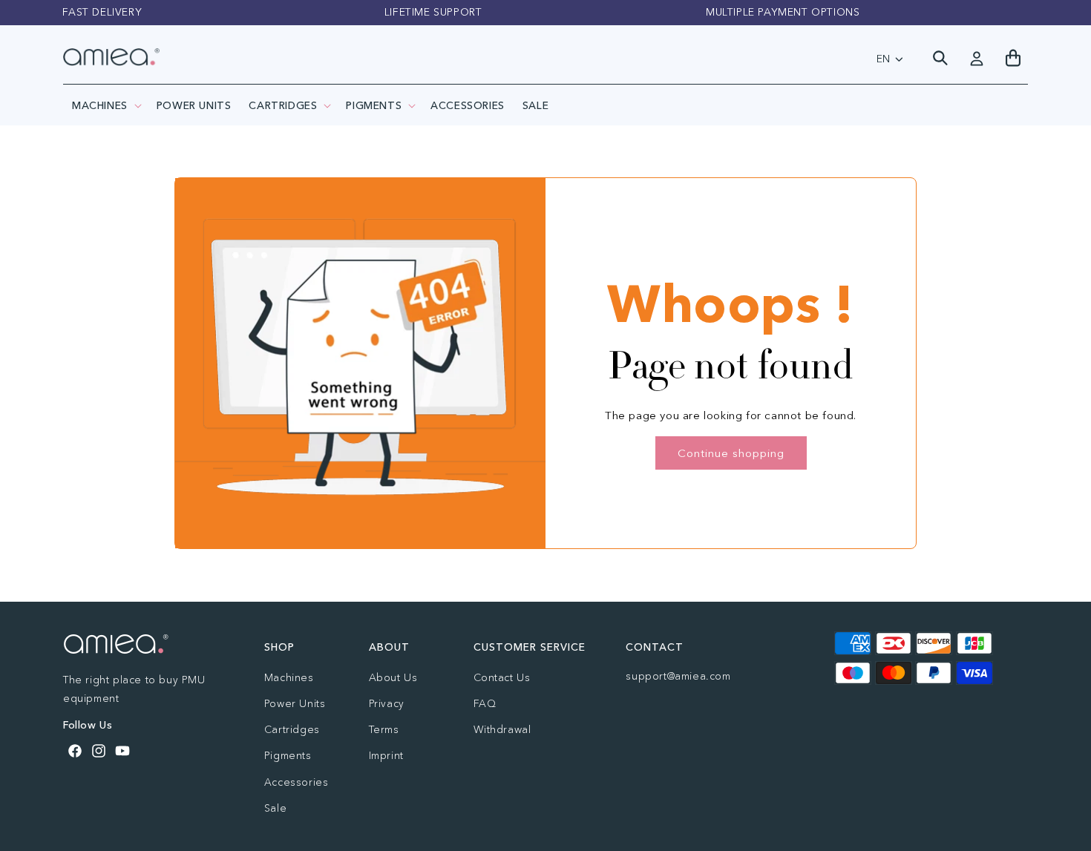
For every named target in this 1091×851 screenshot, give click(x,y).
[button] (105, 105)
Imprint (386, 755)
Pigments (374, 105)
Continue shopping (731, 453)
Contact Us (502, 677)
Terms (384, 729)
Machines (100, 105)
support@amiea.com (678, 676)
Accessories (296, 782)
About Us (393, 677)
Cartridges (283, 105)
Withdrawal (502, 729)
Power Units (295, 703)
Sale (275, 808)
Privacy (386, 703)
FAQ (485, 703)
